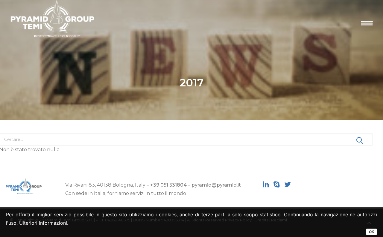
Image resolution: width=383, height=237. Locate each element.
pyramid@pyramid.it (216, 185)
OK (371, 232)
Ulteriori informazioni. (43, 223)
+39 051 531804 (168, 185)
